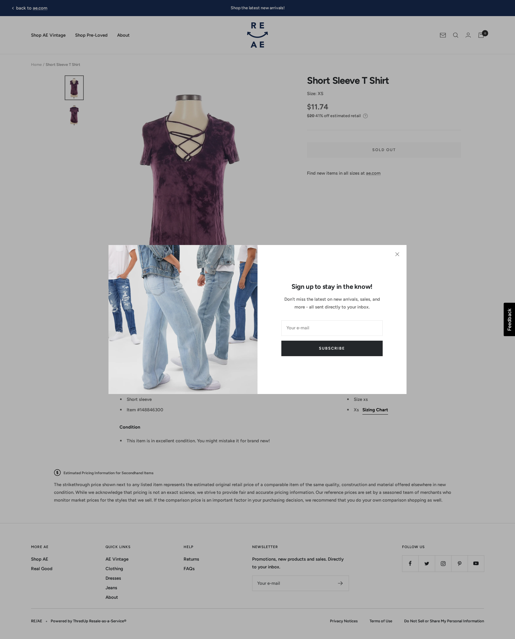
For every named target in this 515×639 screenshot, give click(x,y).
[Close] (397, 254)
